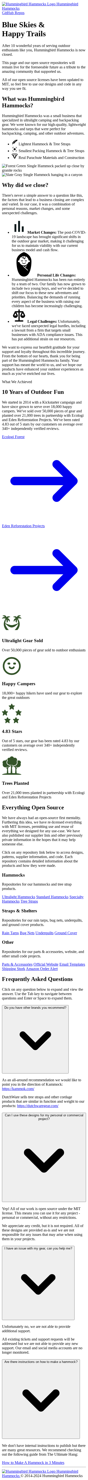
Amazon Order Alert (42, 969)
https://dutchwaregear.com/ (37, 1106)
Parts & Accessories (17, 964)
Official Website (45, 964)
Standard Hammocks (52, 897)
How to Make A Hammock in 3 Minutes (33, 1463)
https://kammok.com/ (18, 1089)
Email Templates (72, 964)
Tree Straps (29, 901)
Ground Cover (66, 933)
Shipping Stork (13, 969)
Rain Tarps (10, 933)
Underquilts (44, 933)
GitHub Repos (13, 13)
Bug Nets (27, 933)
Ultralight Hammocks (18, 897)
